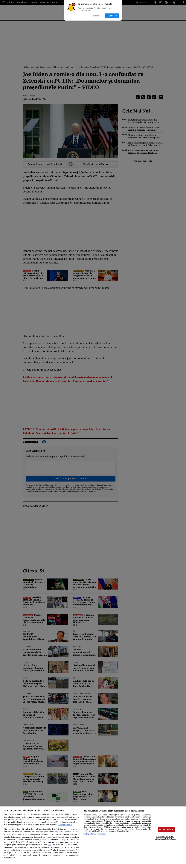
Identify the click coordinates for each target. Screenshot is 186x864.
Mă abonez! (112, 15)
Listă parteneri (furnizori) (95, 834)
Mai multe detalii (65, 825)
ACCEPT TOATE (166, 829)
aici (49, 845)
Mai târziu (96, 15)
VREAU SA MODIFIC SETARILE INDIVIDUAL (165, 838)
